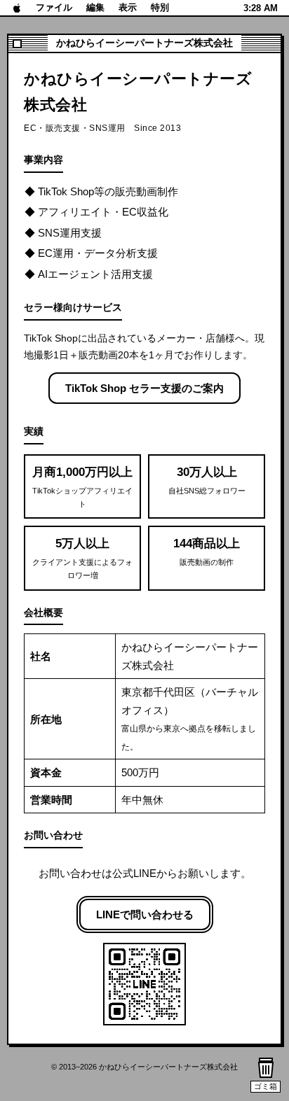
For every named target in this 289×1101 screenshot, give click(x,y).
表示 (128, 7)
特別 (160, 7)
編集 (95, 7)
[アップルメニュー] (17, 7)
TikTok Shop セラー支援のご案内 (144, 388)
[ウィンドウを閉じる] (17, 43)
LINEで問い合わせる (145, 914)
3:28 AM (260, 8)
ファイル (54, 7)
